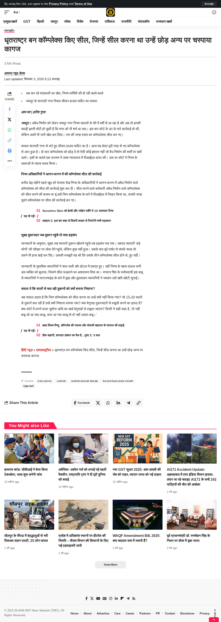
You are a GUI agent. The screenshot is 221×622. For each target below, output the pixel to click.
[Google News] (105, 598)
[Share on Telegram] (128, 403)
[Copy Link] (9, 140)
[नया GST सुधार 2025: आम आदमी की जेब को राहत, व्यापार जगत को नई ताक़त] (138, 449)
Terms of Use (83, 3)
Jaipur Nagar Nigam (84, 381)
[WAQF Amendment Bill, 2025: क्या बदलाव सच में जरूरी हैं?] (138, 515)
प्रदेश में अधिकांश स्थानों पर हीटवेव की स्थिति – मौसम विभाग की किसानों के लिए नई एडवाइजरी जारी (83, 540)
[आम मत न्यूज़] (110, 12)
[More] (9, 161)
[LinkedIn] (116, 598)
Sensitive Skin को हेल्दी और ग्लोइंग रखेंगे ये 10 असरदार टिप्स (77, 210)
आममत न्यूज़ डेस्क (14, 73)
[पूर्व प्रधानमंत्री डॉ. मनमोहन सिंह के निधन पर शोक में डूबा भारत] (192, 515)
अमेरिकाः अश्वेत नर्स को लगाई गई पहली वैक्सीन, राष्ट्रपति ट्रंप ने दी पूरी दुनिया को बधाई (82, 474)
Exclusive (45, 381)
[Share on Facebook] (9, 109)
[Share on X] (9, 119)
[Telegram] (128, 598)
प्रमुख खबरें (28, 386)
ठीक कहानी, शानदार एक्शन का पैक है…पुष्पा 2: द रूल (71, 335)
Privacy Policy (58, 3)
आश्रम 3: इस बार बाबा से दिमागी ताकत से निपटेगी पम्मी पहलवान (76, 220)
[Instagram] (110, 598)
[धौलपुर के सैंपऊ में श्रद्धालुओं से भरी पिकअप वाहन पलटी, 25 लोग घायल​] (29, 515)
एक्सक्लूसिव (9, 30)
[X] (92, 598)
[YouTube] (98, 598)
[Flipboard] (122, 598)
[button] (209, 4)
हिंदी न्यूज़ (27, 350)
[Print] (9, 150)
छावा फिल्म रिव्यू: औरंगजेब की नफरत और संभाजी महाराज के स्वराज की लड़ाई (83, 325)
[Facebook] (86, 598)
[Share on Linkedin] (118, 403)
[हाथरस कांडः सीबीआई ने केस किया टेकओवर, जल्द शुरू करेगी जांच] (29, 449)
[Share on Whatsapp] (9, 130)
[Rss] (134, 598)
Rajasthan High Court (118, 381)
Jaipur (61, 381)
